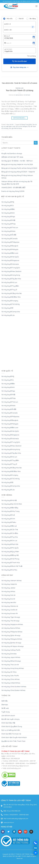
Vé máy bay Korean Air (9, 613)
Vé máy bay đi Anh (8, 213)
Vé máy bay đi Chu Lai (9, 540)
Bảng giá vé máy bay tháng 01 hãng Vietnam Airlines (17, 176)
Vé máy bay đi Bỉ (7, 308)
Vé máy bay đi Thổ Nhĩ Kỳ (10, 304)
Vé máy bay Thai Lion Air (10, 665)
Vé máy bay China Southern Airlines (13, 686)
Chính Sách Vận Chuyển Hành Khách (14, 737)
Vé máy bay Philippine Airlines (11, 632)
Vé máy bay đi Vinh (8, 519)
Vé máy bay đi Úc (7, 205)
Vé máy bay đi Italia (8, 231)
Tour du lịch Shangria (22, 126)
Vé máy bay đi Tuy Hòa (9, 537)
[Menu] (36, 6)
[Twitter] (8, 832)
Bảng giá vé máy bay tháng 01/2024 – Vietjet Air (18, 172)
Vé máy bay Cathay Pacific (10, 650)
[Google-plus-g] (25, 832)
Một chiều (10, 18)
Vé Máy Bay (27, 95)
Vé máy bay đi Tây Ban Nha (11, 279)
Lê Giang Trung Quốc (26, 124)
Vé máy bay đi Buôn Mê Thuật (11, 566)
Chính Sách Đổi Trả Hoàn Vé (11, 734)
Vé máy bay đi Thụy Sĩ (9, 290)
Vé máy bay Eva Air (8, 599)
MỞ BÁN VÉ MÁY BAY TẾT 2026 (12, 157)
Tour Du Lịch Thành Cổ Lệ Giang (19, 90)
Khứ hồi (21, 18)
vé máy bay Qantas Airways (11, 643)
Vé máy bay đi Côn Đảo (9, 533)
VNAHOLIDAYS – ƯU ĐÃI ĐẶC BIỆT (13, 187)
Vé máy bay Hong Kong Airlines (12, 668)
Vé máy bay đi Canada (9, 238)
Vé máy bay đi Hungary (9, 301)
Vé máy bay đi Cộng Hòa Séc (11, 293)
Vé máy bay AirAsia (8, 591)
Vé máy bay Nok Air (8, 595)
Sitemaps (4, 704)
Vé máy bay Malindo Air (9, 606)
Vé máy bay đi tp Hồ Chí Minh (11, 504)
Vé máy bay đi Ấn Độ (8, 235)
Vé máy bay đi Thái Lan (9, 227)
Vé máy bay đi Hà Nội (9, 500)
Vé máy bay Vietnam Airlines (11, 580)
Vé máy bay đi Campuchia (10, 312)
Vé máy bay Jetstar (8, 588)
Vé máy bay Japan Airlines (10, 657)
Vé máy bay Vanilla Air (9, 610)
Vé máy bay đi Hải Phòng (10, 559)
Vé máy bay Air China (8, 672)
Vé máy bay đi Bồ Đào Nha (11, 297)
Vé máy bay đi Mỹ (7, 202)
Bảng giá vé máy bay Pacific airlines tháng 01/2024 (19, 168)
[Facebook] (3, 832)
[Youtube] (20, 832)
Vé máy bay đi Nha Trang (10, 511)
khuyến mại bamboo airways (11, 153)
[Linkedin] (14, 832)
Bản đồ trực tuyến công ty (10, 719)
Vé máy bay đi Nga (8, 216)
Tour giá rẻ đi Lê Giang (15, 128)
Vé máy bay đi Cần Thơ (9, 529)
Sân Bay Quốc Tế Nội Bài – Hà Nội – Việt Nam (17, 161)
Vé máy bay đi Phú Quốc (10, 548)
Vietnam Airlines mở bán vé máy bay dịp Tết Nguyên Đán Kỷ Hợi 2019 (16, 182)
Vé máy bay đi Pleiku (8, 522)
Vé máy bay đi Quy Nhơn (10, 551)
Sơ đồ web (5, 708)
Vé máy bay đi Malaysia (9, 249)
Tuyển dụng (5, 712)
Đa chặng (33, 18)
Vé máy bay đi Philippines (10, 242)
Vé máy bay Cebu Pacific (10, 675)
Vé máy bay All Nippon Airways (12, 646)
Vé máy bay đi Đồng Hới (10, 555)
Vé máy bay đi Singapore (10, 260)
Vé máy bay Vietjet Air (9, 584)
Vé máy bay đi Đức (8, 209)
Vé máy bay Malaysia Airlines (11, 639)
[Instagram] (31, 832)
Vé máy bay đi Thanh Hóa (10, 562)
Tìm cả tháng (31, 56)
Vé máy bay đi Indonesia (10, 264)
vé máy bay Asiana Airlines (10, 628)
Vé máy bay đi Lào (8, 315)
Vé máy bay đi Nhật (8, 220)
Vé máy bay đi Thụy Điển (10, 286)
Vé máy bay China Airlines (10, 679)
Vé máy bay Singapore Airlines (12, 624)
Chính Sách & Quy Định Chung (11, 726)
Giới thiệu (4, 701)
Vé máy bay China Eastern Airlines (13, 690)
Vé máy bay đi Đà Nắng (9, 508)
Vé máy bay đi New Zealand (11, 271)
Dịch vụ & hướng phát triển (10, 730)
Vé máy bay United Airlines (10, 683)
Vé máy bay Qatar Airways (10, 635)
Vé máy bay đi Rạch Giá (9, 544)
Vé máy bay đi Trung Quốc (10, 268)
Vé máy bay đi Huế (8, 515)
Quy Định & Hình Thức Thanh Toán (13, 741)
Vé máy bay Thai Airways (10, 621)
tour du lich (19, 88)
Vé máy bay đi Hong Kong (10, 275)
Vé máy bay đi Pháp (8, 224)
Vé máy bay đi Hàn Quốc (10, 257)
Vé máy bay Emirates (9, 654)
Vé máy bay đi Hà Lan (9, 282)
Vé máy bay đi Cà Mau (9, 570)
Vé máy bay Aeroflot (8, 602)
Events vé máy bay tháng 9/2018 (12, 191)
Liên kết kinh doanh (8, 715)
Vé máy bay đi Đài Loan (9, 253)
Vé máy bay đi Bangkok (9, 246)
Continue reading (19, 118)
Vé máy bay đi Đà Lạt (9, 526)
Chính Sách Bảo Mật (8, 723)
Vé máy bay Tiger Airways (10, 617)
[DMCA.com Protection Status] (8, 775)
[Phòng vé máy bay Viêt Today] (10, 783)
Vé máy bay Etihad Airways (11, 661)
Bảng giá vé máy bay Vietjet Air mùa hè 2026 (17, 164)
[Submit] (36, 143)
